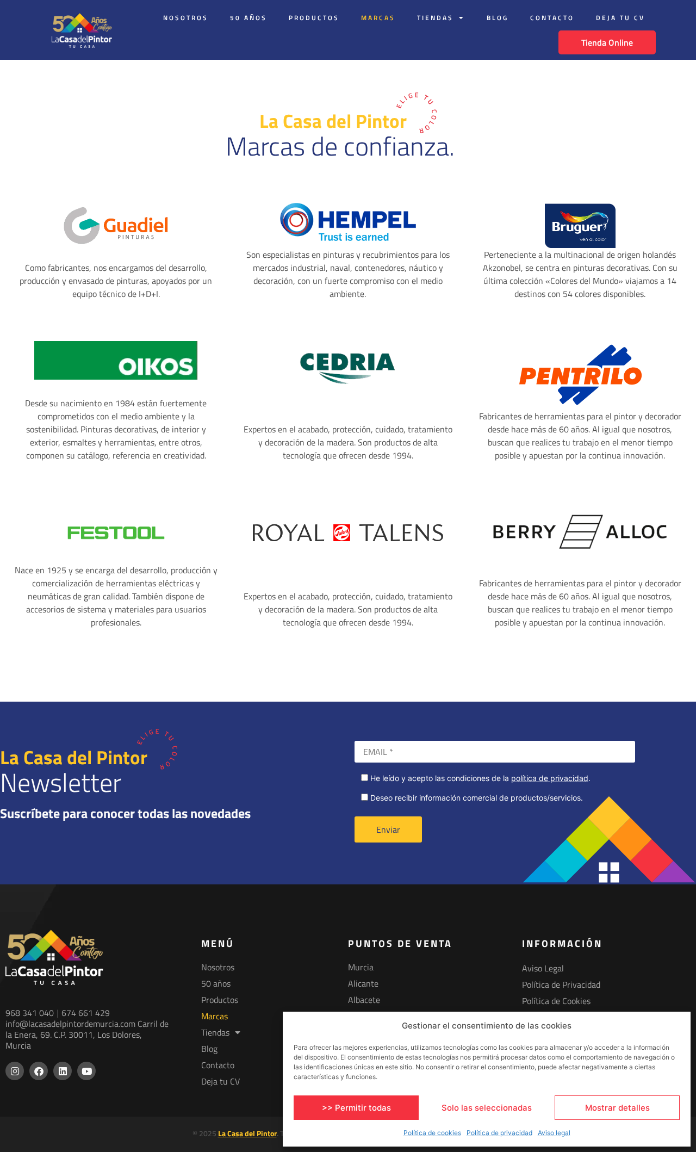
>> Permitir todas (356, 1108)
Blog (497, 18)
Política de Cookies (556, 1000)
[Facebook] (38, 1071)
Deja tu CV (620, 18)
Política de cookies (432, 1133)
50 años (248, 18)
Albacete (364, 999)
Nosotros (185, 18)
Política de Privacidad (561, 984)
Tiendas (435, 18)
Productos (314, 18)
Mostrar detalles (617, 1108)
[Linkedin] (62, 1071)
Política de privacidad (499, 1133)
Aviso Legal (543, 968)
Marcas (378, 18)
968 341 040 (29, 1012)
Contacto (552, 18)
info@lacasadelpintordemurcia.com (70, 1023)
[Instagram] (14, 1071)
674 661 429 (85, 1012)
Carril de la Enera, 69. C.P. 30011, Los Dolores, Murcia (87, 1034)
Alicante (363, 983)
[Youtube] (86, 1071)
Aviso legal (554, 1133)
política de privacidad (549, 778)
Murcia (361, 967)
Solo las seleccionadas (487, 1108)
